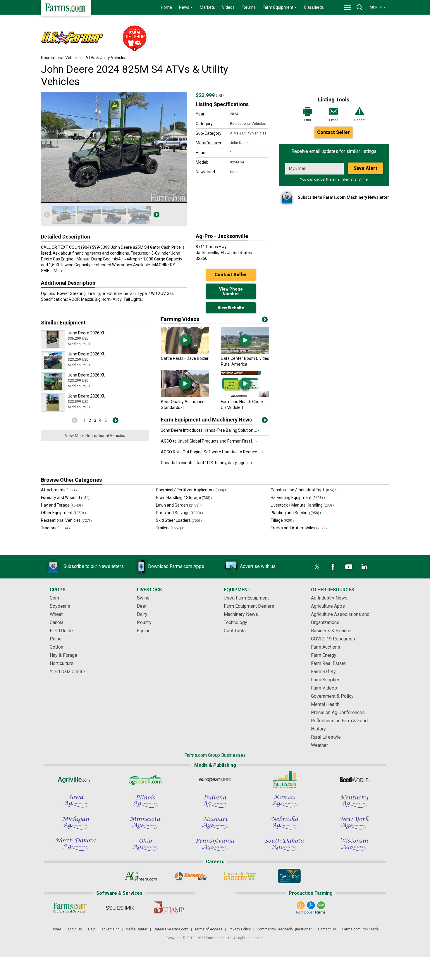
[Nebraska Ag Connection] (284, 823)
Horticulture (61, 663)
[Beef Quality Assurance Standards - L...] (185, 395)
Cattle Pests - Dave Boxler (185, 358)
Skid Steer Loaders (179, 520)
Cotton (56, 647)
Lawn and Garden (179, 505)
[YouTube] (349, 567)
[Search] (359, 7)
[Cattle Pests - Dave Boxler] (185, 352)
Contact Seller (333, 132)
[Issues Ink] (119, 907)
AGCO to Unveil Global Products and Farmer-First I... (209, 441)
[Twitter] (317, 567)
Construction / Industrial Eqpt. (303, 490)
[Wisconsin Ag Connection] (354, 844)
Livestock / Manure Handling (302, 505)
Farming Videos (180, 319)
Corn (54, 598)
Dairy (142, 614)
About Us (74, 929)
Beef (142, 606)
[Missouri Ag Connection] (215, 823)
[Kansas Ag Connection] (284, 801)
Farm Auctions (325, 647)
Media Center (136, 929)
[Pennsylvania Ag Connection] (215, 844)
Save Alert (365, 168)
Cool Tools (235, 630)
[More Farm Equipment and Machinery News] (264, 421)
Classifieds (314, 7)
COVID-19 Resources (333, 639)
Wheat (56, 614)
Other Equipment (63, 512)
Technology (235, 622)
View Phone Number (231, 291)
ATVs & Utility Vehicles (105, 57)
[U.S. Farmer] (78, 38)
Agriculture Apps (328, 606)
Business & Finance (331, 630)
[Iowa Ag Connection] (75, 801)
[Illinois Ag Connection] (145, 801)
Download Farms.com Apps (176, 566)
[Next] (156, 214)
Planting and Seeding (296, 512)
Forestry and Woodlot (66, 497)
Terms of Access (208, 929)
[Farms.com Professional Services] (69, 907)
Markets (207, 7)
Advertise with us (258, 566)
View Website (231, 307)
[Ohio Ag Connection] (145, 844)
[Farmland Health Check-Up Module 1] (245, 395)
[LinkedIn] (364, 567)
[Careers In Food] (190, 876)
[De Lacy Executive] (289, 876)
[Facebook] (333, 567)
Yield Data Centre (67, 671)
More (60, 270)
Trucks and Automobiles (299, 528)
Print (307, 120)
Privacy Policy (239, 929)
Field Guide (61, 630)
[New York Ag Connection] (354, 823)
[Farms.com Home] (66, 8)
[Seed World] (354, 779)
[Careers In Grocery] (239, 876)
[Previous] (46, 214)
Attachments (59, 490)
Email (333, 120)
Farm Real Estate (328, 663)
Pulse (56, 639)
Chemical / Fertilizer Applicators (191, 490)
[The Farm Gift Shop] (132, 38)
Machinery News (241, 614)
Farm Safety (323, 671)
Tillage (282, 520)
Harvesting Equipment (298, 497)
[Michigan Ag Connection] (75, 823)
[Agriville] (75, 779)
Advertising (110, 929)
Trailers (169, 528)
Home (166, 7)
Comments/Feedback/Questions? (284, 929)
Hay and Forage (62, 505)
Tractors (55, 528)
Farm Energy (323, 655)
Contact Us (327, 929)
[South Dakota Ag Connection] (284, 844)
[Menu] (347, 7)
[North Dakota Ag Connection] (75, 844)
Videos (228, 7)
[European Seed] (215, 779)
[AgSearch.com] (145, 779)
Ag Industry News (329, 598)
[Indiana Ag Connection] (215, 801)
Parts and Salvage (179, 512)
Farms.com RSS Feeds (360, 929)
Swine (143, 598)
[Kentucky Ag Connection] (354, 801)
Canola (56, 622)
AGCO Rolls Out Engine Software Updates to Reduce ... (212, 452)
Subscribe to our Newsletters (93, 566)
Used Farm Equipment (246, 598)
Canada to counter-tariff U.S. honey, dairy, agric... (206, 462)
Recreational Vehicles (61, 57)
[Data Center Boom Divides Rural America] (245, 352)
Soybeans (60, 606)
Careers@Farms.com (171, 929)
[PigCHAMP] (168, 907)
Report (359, 120)
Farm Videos (324, 688)
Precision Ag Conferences (338, 712)
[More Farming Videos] (264, 320)
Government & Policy (332, 696)
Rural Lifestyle (326, 737)
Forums (249, 7)
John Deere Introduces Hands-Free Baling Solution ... (210, 430)
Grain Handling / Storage (184, 497)
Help (91, 929)
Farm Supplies (325, 680)
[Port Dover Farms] (311, 907)
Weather (319, 745)
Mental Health (325, 704)
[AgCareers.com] (141, 876)
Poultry (144, 622)
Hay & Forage (63, 655)
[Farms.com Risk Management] (284, 779)
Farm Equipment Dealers (249, 606)
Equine (144, 630)
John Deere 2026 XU (87, 333)
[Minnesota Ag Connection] (145, 823)
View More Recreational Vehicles (95, 435)
